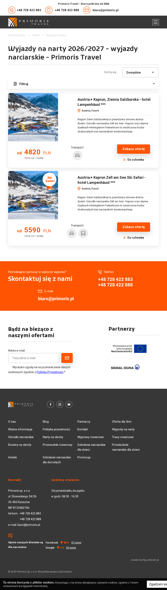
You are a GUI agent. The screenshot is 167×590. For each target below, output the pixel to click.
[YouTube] (69, 404)
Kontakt (82, 429)
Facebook (63, 542)
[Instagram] (59, 404)
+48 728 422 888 (67, 10)
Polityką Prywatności (50, 372)
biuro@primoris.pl (106, 10)
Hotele (12, 457)
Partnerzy (83, 421)
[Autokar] (83, 233)
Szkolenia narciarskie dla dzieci (91, 447)
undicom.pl (152, 560)
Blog (46, 421)
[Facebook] (50, 404)
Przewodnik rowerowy (57, 445)
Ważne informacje (20, 429)
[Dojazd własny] (77, 155)
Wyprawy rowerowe (90, 437)
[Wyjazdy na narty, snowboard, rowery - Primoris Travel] (28, 22)
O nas (12, 421)
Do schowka (135, 159)
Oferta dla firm (121, 421)
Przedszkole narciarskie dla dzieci (126, 447)
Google (61, 547)
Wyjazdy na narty (123, 429)
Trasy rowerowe (123, 437)
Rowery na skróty (19, 445)
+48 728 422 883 (29, 10)
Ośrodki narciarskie (21, 437)
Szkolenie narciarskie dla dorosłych (57, 460)
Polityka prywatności (56, 429)
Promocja (83, 457)
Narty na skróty (53, 437)
